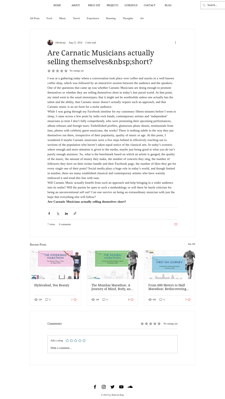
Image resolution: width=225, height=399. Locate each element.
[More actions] (175, 42)
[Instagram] (103, 387)
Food (49, 18)
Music (62, 18)
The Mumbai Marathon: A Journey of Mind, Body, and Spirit (112, 287)
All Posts (35, 18)
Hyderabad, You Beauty (51, 285)
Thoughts (128, 18)
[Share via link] (75, 213)
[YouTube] (121, 387)
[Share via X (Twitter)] (57, 213)
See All (191, 244)
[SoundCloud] (130, 387)
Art (142, 18)
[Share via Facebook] (49, 213)
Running (111, 18)
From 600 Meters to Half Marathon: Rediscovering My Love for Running (167, 287)
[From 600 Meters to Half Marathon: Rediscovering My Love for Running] (169, 265)
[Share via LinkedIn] (66, 213)
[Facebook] (95, 387)
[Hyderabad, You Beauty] (55, 265)
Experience (93, 18)
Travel (76, 18)
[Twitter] (112, 387)
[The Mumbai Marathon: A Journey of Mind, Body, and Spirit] (112, 265)
